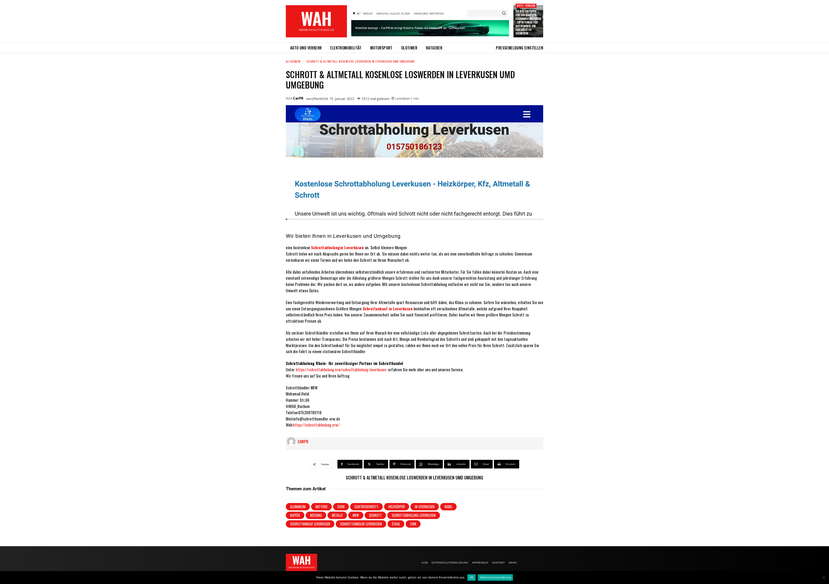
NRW (356, 515)
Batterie (321, 506)
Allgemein (293, 61)
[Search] (504, 13)
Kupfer (295, 515)
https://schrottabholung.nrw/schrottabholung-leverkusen (341, 369)
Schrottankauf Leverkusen (310, 524)
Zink (413, 524)
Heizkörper (396, 506)
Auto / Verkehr (526, 5)
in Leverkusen (425, 506)
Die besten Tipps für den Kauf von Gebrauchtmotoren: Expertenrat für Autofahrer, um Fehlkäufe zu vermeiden (528, 22)
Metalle (337, 515)
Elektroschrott (366, 506)
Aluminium (297, 506)
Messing (316, 515)
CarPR (298, 98)
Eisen (341, 506)
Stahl (396, 524)
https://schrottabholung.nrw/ (316, 425)
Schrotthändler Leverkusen (361, 524)
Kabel (448, 506)
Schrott (375, 515)
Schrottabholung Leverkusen (414, 515)
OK (472, 577)
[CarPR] (292, 441)
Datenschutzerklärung (495, 577)
